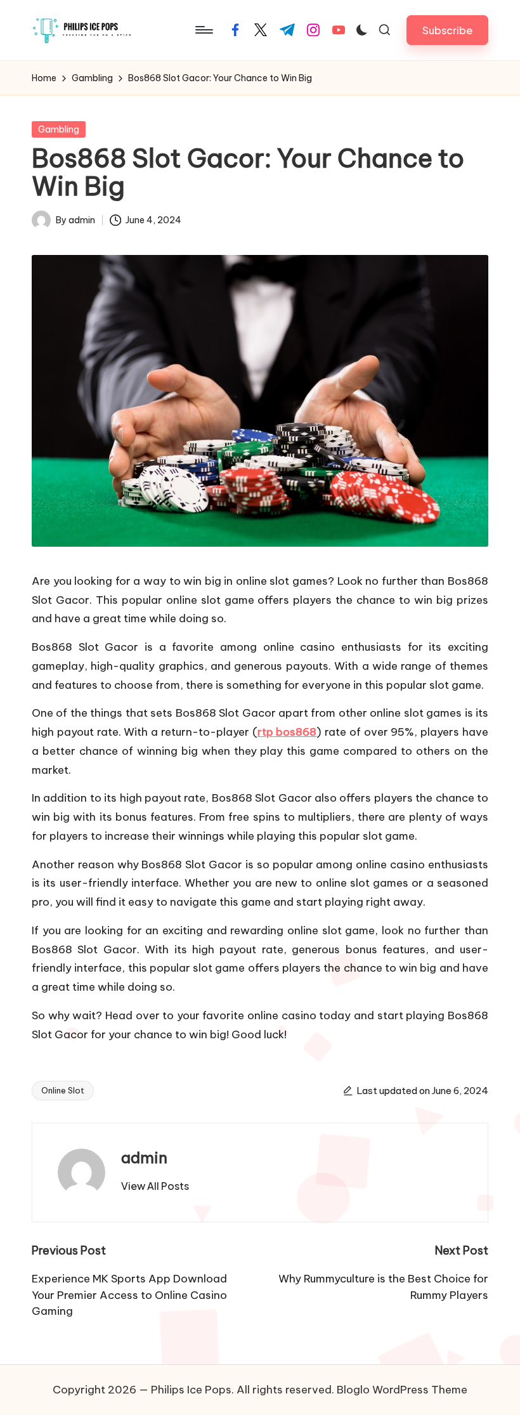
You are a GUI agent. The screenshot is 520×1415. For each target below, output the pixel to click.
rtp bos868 (287, 732)
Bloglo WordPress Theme (402, 1390)
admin (144, 1157)
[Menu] (203, 29)
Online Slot (62, 1090)
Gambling (58, 129)
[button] (447, 30)
